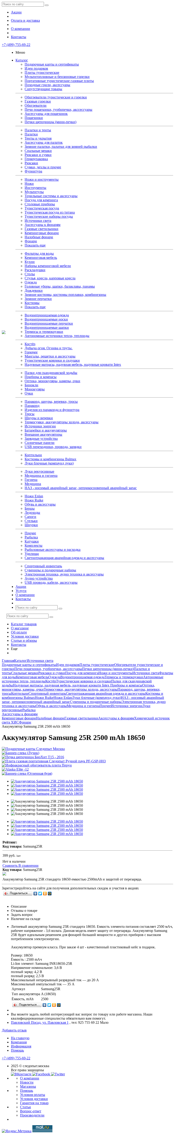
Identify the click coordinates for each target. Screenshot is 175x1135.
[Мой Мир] (49, 893)
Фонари (31, 241)
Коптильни (33, 455)
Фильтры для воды (39, 253)
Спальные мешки (38, 151)
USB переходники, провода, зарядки (53, 447)
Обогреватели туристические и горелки (56, 97)
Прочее (30, 533)
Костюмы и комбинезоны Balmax (50, 459)
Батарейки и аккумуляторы (46, 430)
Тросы (29, 414)
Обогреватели (35, 105)
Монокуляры (35, 389)
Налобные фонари (39, 237)
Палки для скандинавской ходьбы (51, 373)
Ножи (29, 184)
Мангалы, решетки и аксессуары (50, 356)
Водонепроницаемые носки (46, 319)
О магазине (20, 628)
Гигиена (31, 480)
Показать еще (35, 245)
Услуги (20, 591)
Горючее (31, 352)
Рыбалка (31, 537)
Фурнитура (33, 171)
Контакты (18, 37)
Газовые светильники (41, 229)
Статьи (25, 1107)
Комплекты (33, 545)
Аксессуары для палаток (44, 142)
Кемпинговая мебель (41, 258)
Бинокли (31, 385)
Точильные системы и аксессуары (51, 196)
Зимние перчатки (38, 299)
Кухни (30, 262)
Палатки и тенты (38, 130)
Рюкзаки (31, 163)
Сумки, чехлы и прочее (43, 167)
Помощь (17, 1050)
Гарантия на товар (34, 1103)
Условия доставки (25, 636)
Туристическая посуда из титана (50, 212)
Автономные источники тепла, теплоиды (57, 336)
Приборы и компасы (41, 377)
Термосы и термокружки (44, 332)
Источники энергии (40, 426)
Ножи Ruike (34, 500)
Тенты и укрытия (38, 138)
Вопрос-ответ (30, 1111)
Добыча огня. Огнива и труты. (48, 348)
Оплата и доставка (25, 20)
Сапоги (30, 517)
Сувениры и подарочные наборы (50, 570)
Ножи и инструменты (42, 179)
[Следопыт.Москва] (3, 333)
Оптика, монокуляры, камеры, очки (52, 381)
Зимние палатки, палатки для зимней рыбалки (61, 147)
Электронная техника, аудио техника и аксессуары (64, 574)
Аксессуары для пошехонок (46, 114)
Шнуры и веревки (39, 418)
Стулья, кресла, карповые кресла (50, 278)
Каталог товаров (24, 624)
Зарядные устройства (41, 438)
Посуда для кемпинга (41, 200)
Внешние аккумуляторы (43, 434)
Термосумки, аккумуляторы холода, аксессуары (61, 422)
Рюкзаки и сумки (38, 155)
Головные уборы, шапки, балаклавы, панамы (60, 286)
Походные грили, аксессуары (47, 85)
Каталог (21, 60)
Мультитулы (34, 192)
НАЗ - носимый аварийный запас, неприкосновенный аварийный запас (81, 488)
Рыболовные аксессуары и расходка (52, 550)
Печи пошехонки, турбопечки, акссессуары (58, 109)
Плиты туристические (42, 72)
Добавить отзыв (14, 1030)
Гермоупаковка (36, 159)
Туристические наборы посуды (49, 216)
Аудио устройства (39, 578)
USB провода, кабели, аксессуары (51, 582)
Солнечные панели (39, 443)
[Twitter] (40, 893)
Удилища (32, 554)
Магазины (28, 1086)
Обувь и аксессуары (40, 504)
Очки (29, 393)
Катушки (32, 541)
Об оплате (19, 632)
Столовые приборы (40, 204)
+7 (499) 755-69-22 (16, 45)
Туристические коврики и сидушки (52, 360)
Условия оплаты (32, 1095)
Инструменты (35, 188)
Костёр (30, 344)
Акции (16, 12)
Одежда (31, 282)
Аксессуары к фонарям (42, 225)
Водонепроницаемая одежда (47, 315)
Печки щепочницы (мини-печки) (50, 122)
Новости (26, 1082)
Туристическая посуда (42, 208)
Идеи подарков (36, 68)
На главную (20, 1038)
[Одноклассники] (45, 893)
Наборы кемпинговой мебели (48, 266)
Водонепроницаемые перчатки (49, 323)
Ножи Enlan (34, 496)
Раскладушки (35, 270)
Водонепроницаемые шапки (47, 327)
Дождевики (34, 290)
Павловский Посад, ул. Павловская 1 (40, 1022)
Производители (32, 1115)
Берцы (30, 508)
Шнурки (31, 525)
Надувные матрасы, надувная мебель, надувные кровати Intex (73, 364)
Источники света (38, 221)
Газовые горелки (38, 101)
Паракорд (32, 406)
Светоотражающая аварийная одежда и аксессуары (64, 558)
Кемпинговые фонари (42, 233)
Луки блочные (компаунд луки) (49, 463)
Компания (19, 1042)
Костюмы (32, 303)
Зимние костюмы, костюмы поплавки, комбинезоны (65, 295)
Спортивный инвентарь (43, 566)
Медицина (33, 484)
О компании (20, 29)
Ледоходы (32, 512)
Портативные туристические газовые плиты (59, 81)
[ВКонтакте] (35, 893)
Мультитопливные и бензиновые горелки (57, 77)
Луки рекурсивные (39, 471)
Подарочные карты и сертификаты (52, 64)
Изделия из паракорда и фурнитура (52, 410)
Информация (21, 1046)
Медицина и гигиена (41, 475)
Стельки (31, 521)
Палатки (31, 134)
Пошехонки (34, 118)
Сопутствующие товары (43, 89)
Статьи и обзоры (24, 640)
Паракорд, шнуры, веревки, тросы (51, 401)
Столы (30, 274)
